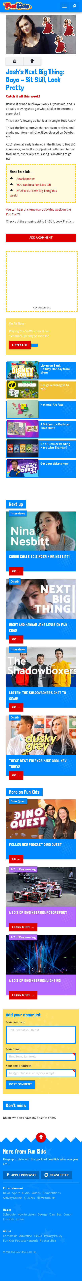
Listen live (19, 345)
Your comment (15, 1022)
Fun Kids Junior (13, 1219)
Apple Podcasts (23, 1175)
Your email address (18, 1066)
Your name (13, 1049)
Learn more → (23, 927)
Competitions (52, 1193)
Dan (52, 1215)
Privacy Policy (53, 1236)
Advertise (25, 1236)
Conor (67, 1215)
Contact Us (10, 1236)
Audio (26, 1193)
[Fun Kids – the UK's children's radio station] (20, 6)
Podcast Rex (48, 1241)
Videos (36, 1193)
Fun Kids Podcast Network (20, 1241)
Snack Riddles (26, 179)
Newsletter (59, 1175)
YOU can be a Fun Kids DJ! (34, 185)
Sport (16, 1193)
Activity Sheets (12, 1198)
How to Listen (27, 1215)
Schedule (9, 1215)
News (6, 1193)
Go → (16, 571)
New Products (46, 1198)
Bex (59, 1215)
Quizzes (29, 1198)
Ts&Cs (38, 1236)
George (42, 1215)
